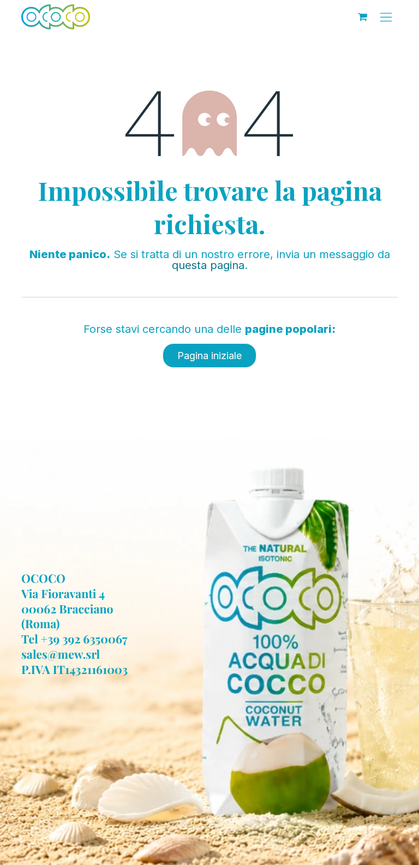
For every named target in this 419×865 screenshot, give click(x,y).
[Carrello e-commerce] (362, 17)
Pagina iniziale (209, 355)
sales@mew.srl (60, 654)
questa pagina (208, 265)
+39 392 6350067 (84, 639)
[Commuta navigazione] (386, 17)
